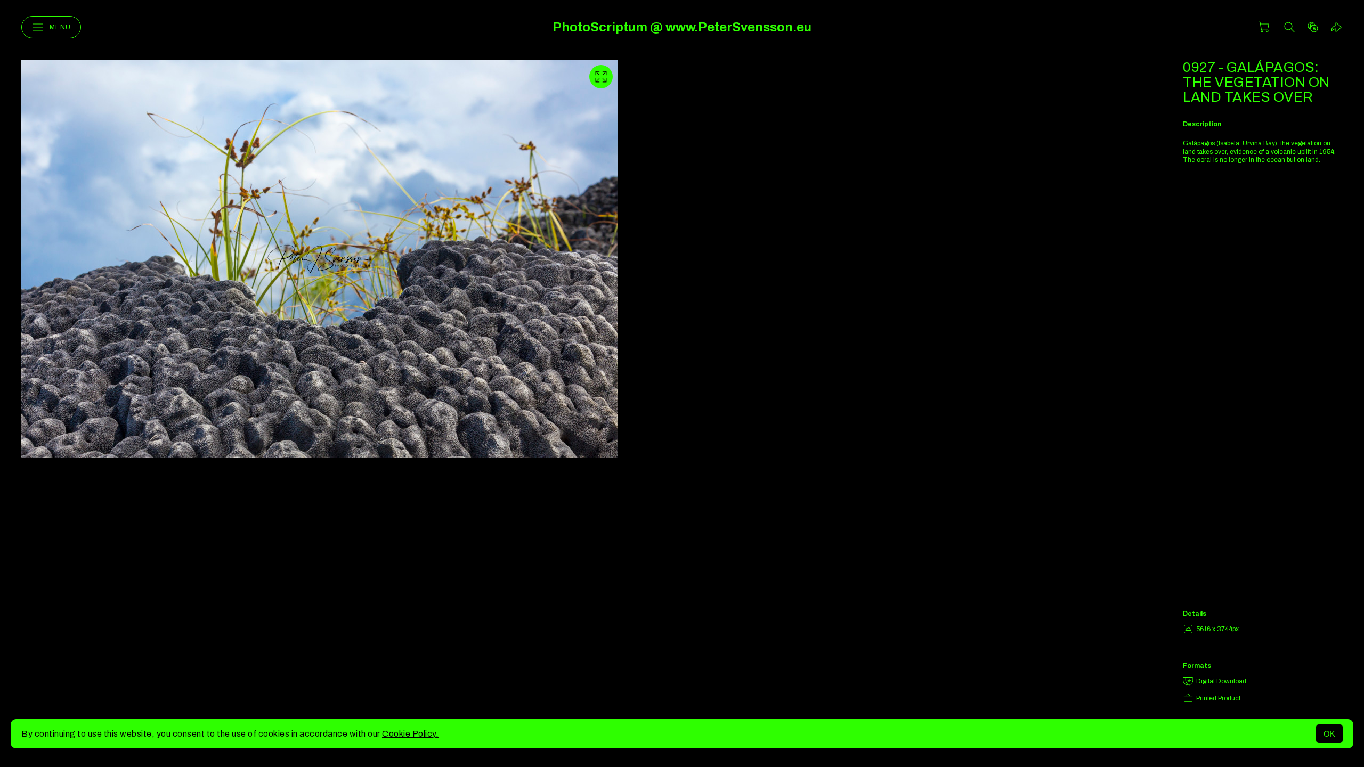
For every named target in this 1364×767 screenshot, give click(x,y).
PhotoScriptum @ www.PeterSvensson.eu (682, 27)
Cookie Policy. (410, 733)
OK (1329, 733)
